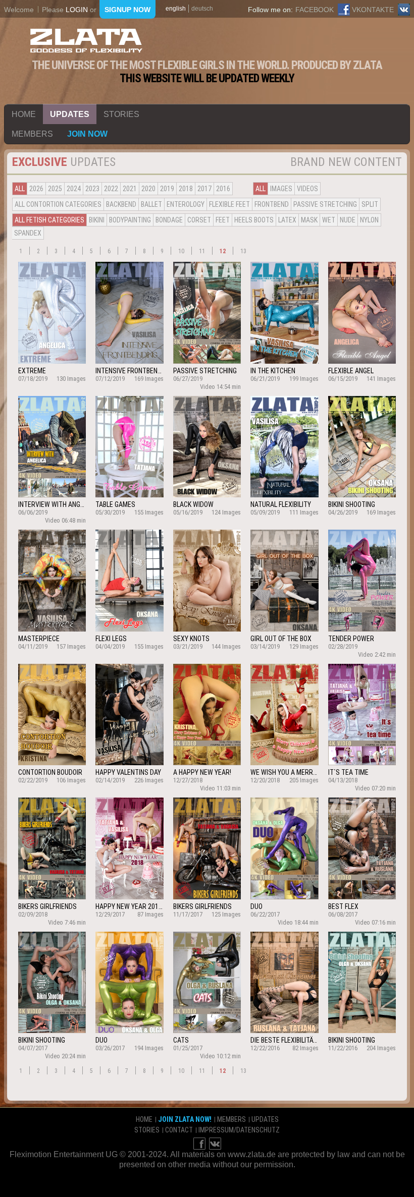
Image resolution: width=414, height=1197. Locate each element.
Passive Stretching (325, 204)
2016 (223, 189)
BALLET (151, 204)
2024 (74, 189)
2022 (111, 189)
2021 (130, 189)
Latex (287, 220)
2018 (186, 189)
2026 (36, 189)
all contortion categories (58, 204)
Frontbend (271, 204)
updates (69, 114)
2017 (204, 189)
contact (179, 1130)
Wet (328, 220)
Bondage (169, 220)
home (24, 114)
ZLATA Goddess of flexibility (86, 40)
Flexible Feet (229, 204)
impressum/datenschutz (239, 1130)
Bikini (97, 220)
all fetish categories (49, 220)
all (20, 189)
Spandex (27, 233)
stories (121, 114)
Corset (199, 220)
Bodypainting (130, 220)
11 (202, 251)
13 (243, 251)
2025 (55, 189)
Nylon (369, 220)
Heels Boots (254, 220)
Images (281, 189)
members (32, 134)
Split (369, 204)
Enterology (185, 204)
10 (181, 251)
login (77, 10)
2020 (148, 189)
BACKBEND (121, 204)
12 (223, 251)
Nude (347, 220)
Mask (309, 220)
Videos (307, 189)
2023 (92, 189)
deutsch (202, 8)
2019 (167, 189)
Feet (223, 220)
